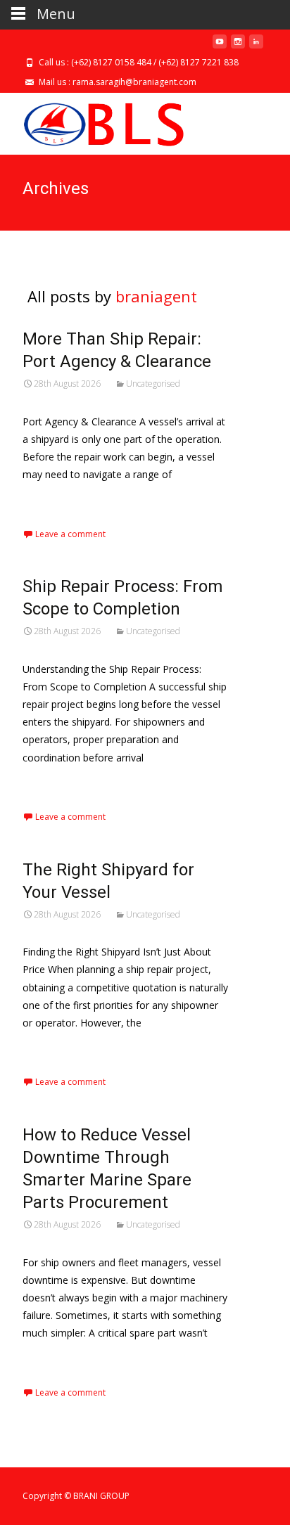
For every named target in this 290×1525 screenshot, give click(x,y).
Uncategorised (153, 384)
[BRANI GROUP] (92, 121)
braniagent (156, 296)
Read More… (54, 500)
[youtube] (220, 46)
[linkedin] (256, 46)
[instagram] (238, 46)
